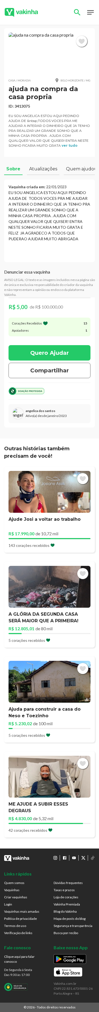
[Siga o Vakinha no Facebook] (64, 858)
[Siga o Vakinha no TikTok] (92, 858)
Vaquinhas (12, 890)
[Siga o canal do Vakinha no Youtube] (74, 858)
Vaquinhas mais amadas (21, 911)
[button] (49, 52)
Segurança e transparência (73, 926)
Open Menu (90, 12)
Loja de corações (66, 897)
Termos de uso (15, 926)
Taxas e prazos (64, 890)
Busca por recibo (66, 933)
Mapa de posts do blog (70, 918)
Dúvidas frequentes (68, 883)
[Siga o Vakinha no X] (83, 858)
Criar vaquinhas (15, 897)
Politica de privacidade (20, 918)
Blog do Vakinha (65, 911)
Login (8, 904)
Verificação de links (18, 933)
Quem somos (14, 883)
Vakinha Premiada (67, 904)
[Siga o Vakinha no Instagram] (55, 858)
